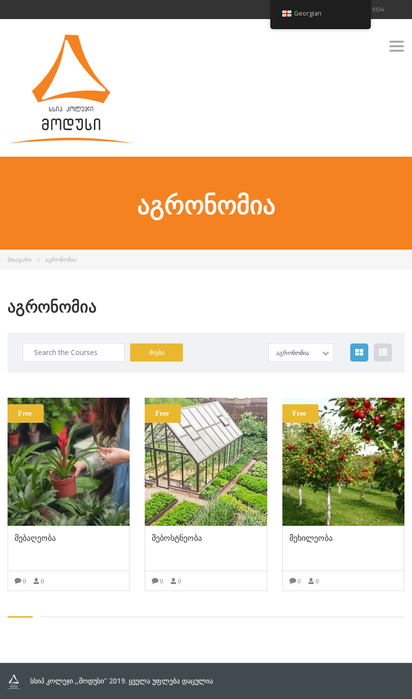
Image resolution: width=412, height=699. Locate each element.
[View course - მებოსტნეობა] (206, 462)
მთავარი (20, 259)
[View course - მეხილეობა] (343, 462)
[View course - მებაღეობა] (69, 462)
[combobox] (301, 352)
